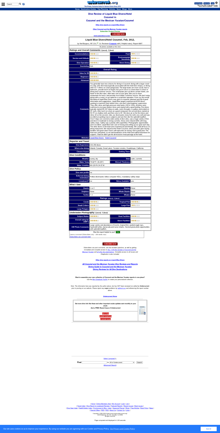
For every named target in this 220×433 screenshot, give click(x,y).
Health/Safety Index (85, 408)
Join (127, 404)
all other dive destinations (105, 252)
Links (127, 410)
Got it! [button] (208, 429)
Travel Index (81, 406)
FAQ (107, 410)
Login (212, 3)
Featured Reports (116, 406)
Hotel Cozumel (110, 138)
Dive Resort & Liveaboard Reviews (98, 406)
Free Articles (135, 408)
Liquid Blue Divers (97, 138)
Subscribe (206, 3)
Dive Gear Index (72, 408)
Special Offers (95, 410)
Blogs (124, 9)
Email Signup (198, 3)
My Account (116, 404)
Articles (112, 9)
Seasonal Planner (118, 408)
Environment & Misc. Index (102, 408)
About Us (113, 410)
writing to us (122, 288)
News (119, 9)
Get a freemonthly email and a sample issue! (105, 316)
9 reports (113, 44)
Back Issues (139, 406)
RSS (102, 410)
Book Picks (144, 408)
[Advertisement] (110, 339)
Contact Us (121, 410)
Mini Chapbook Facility (100, 279)
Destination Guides (88, 9)
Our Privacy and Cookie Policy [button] (122, 429)
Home (77, 9)
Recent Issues (128, 406)
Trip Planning (103, 9)
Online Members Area (103, 404)
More (130, 9)
